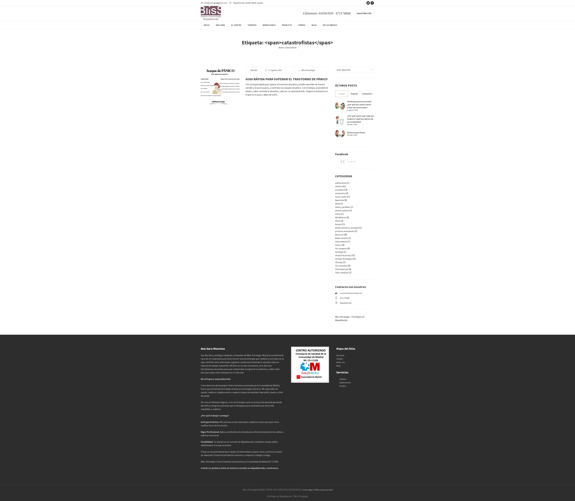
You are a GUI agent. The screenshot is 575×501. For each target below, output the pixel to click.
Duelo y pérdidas (342, 207)
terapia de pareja (343, 255)
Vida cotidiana (342, 273)
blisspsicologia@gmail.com (216, 3)
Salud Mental (341, 242)
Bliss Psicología (308, 70)
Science (338, 245)
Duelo (337, 204)
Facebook (351, 161)
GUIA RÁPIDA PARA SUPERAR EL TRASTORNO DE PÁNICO (286, 79)
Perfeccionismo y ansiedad (347, 228)
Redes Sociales (341, 238)
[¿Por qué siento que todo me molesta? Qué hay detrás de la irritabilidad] (340, 120)
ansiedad (339, 190)
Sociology (339, 252)
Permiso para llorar (356, 132)
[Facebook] (372, 3)
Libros (338, 214)
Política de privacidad (323, 489)
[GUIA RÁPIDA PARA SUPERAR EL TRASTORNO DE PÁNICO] (220, 86)
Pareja (338, 224)
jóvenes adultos (342, 210)
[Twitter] (368, 3)
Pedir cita (340, 362)
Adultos (338, 186)
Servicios (340, 355)
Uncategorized (341, 269)
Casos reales (340, 197)
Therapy (339, 262)
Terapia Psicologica (344, 259)
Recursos (339, 235)
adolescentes (340, 183)
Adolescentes (345, 382)
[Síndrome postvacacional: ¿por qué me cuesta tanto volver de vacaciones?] (340, 105)
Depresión (339, 200)
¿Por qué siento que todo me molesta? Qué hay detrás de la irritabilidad (360, 119)
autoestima (340, 193)
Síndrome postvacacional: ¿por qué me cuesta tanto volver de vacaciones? (359, 104)
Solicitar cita (364, 13)
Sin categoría (341, 248)
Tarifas (339, 359)
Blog (338, 366)
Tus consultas (341, 266)
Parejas (342, 386)
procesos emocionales (344, 231)
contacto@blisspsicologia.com (351, 293)
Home (281, 48)
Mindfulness (340, 217)
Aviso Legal (307, 489)
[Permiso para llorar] (340, 133)
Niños (337, 221)
